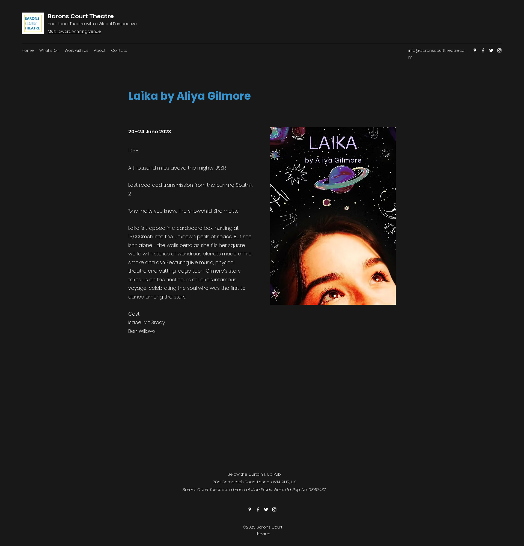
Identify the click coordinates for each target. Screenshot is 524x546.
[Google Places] (475, 50)
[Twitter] (491, 50)
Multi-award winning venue (74, 31)
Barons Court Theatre (81, 16)
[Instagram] (499, 50)
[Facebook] (483, 50)
